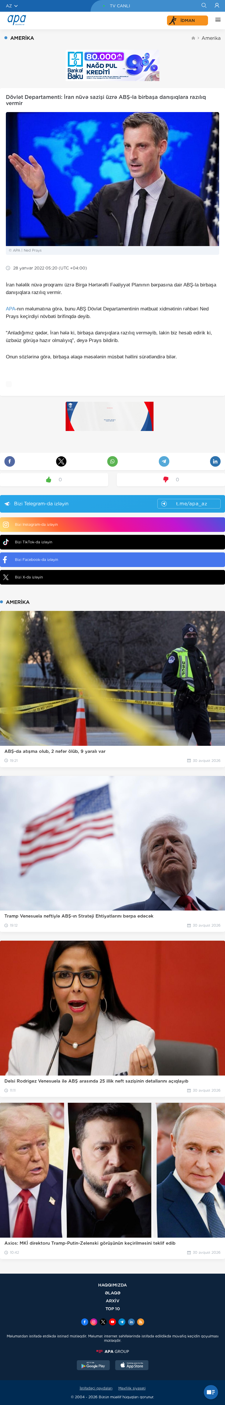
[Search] (204, 6)
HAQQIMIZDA (112, 1284)
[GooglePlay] (93, 1365)
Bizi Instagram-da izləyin (36, 524)
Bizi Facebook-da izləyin (36, 559)
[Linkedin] (131, 1322)
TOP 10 (112, 1308)
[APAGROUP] (112, 1351)
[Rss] (140, 1322)
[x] (103, 1322)
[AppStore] (132, 1365)
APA (10, 309)
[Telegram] (121, 1322)
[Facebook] (84, 1322)
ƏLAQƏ (112, 1292)
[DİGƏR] (216, 20)
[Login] (217, 6)
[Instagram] (93, 1322)
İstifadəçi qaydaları (96, 1388)
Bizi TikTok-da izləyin (33, 542)
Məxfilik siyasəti (132, 1388)
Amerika (211, 38)
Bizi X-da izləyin (29, 577)
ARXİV (113, 1300)
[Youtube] (112, 1322)
